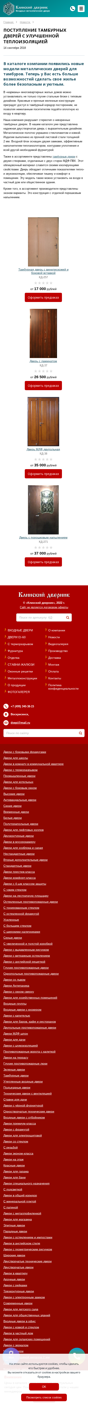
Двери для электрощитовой (22, 1135)
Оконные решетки (20, 671)
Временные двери (16, 812)
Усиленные (11, 919)
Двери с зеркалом (15, 1345)
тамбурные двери (64, 156)
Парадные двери (15, 1231)
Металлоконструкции (22, 678)
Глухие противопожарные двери (26, 967)
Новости (54, 637)
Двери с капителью (16, 1015)
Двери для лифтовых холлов (23, 829)
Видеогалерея (58, 644)
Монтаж (53, 664)
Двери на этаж (13, 1159)
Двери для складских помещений (26, 1339)
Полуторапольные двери (20, 823)
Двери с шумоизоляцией (20, 1045)
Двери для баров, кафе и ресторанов (29, 1021)
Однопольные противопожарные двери (31, 973)
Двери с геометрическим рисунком (27, 1249)
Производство (58, 651)
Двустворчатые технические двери (27, 1261)
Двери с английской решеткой (24, 961)
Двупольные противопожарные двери (29, 1027)
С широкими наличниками (21, 931)
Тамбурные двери (16, 1075)
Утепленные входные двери (23, 1081)
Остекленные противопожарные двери (30, 901)
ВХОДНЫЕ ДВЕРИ (20, 630)
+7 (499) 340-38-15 (22, 706)
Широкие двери (14, 1255)
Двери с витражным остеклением (26, 955)
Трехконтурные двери (18, 1291)
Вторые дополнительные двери (25, 859)
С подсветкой (12, 1189)
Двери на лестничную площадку (25, 895)
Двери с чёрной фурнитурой (23, 1105)
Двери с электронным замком (24, 1297)
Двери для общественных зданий (26, 1315)
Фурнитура (15, 651)
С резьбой (10, 1147)
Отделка (13, 657)
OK (44, 1386)
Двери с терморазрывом (20, 770)
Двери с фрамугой (16, 1129)
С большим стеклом (17, 925)
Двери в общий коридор (20, 1195)
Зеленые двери (14, 1069)
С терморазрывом (20, 644)
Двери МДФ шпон (15, 1033)
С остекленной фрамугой (21, 913)
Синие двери (12, 806)
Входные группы (14, 1003)
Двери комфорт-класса (19, 877)
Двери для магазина (17, 1219)
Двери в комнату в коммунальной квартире (33, 764)
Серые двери (12, 937)
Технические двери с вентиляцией (27, 1093)
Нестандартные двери (19, 853)
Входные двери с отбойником (24, 1117)
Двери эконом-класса (18, 1153)
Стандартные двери (17, 865)
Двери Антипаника (16, 985)
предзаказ (43, 297)
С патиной (10, 1207)
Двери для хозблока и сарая (23, 847)
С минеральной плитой (19, 1201)
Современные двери (17, 1303)
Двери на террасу (15, 1057)
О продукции (17, 685)
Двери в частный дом (18, 1333)
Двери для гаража (16, 1171)
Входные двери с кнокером (22, 1009)
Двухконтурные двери (18, 835)
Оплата (53, 671)
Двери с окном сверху (18, 991)
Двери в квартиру (15, 1273)
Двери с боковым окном (20, 788)
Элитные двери (14, 1225)
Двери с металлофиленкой (22, 1213)
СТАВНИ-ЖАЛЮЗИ (21, 664)
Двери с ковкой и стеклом (21, 1327)
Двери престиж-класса (19, 871)
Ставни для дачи (15, 1099)
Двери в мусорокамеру (19, 841)
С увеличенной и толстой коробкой (28, 943)
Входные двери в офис (19, 1321)
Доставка (54, 657)
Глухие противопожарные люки (25, 1063)
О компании (56, 630)
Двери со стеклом (15, 1141)
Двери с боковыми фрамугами (24, 752)
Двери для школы (15, 758)
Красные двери (14, 1165)
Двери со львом (14, 979)
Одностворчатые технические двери (28, 1111)
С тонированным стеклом (21, 907)
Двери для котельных (18, 782)
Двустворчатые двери (18, 1267)
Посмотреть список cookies (44, 1397)
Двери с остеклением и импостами (27, 1237)
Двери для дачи (14, 1039)
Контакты (54, 678)
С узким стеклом (14, 889)
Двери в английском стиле (21, 1243)
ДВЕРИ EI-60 (17, 637)
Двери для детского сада (20, 1309)
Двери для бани (14, 1177)
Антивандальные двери (19, 800)
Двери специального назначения (26, 1183)
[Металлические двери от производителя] (44, 595)
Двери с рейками (15, 1285)
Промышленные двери (19, 776)
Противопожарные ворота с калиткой (29, 1051)
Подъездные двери (16, 1087)
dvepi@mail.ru (20, 722)
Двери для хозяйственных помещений (30, 997)
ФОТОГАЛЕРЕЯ (19, 692)
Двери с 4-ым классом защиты (24, 883)
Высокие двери (14, 794)
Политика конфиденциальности (63, 686)
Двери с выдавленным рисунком (26, 949)
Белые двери (12, 818)
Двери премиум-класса (19, 1123)
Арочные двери (14, 1279)
